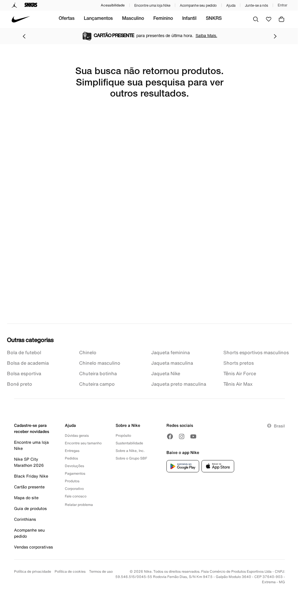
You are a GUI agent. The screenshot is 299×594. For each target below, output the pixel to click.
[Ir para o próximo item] (275, 36)
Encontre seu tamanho (83, 443)
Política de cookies (70, 571)
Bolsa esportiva (24, 373)
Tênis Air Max (238, 383)
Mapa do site (26, 498)
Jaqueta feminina (170, 352)
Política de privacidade (32, 571)
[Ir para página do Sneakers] (31, 5)
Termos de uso (101, 571)
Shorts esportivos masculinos (256, 352)
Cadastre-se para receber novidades (31, 428)
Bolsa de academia (28, 362)
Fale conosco (75, 496)
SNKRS (214, 19)
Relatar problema (79, 504)
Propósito (123, 435)
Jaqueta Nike (165, 373)
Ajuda (230, 5)
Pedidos (71, 458)
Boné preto (19, 383)
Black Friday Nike (31, 476)
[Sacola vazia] (281, 19)
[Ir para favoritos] (268, 19)
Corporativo (74, 488)
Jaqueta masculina (172, 362)
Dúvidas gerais (77, 435)
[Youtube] (193, 436)
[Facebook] (169, 436)
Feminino (163, 19)
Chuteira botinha (98, 373)
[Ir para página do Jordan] (14, 5)
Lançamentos (98, 19)
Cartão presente (29, 487)
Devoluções (74, 465)
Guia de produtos (30, 508)
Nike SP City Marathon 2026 (29, 462)
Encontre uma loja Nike (152, 5)
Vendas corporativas (33, 547)
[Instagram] (181, 436)
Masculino (133, 19)
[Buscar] (256, 19)
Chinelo (87, 352)
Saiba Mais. (206, 35)
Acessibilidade (113, 5)
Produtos (72, 480)
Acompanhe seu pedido (198, 5)
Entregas (72, 450)
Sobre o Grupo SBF (131, 458)
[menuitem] (66, 19)
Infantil (189, 19)
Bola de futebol (24, 352)
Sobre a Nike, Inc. (130, 450)
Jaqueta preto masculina (178, 383)
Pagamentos (75, 473)
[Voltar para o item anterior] (24, 36)
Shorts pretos (238, 362)
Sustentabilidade (129, 443)
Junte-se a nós (256, 5)
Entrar (282, 5)
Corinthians (25, 519)
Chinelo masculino (99, 362)
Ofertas (66, 19)
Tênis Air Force (239, 373)
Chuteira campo (97, 383)
